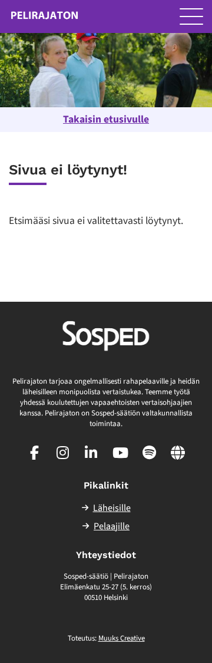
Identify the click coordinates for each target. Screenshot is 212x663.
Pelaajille (112, 526)
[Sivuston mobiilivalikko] (191, 16)
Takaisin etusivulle (106, 119)
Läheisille (112, 508)
